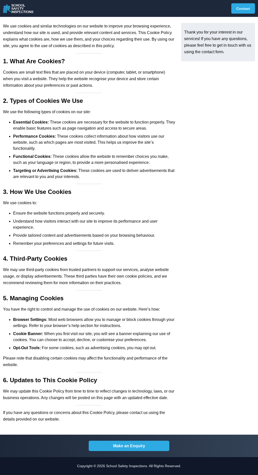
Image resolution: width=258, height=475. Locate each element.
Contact (243, 9)
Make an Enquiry (129, 446)
